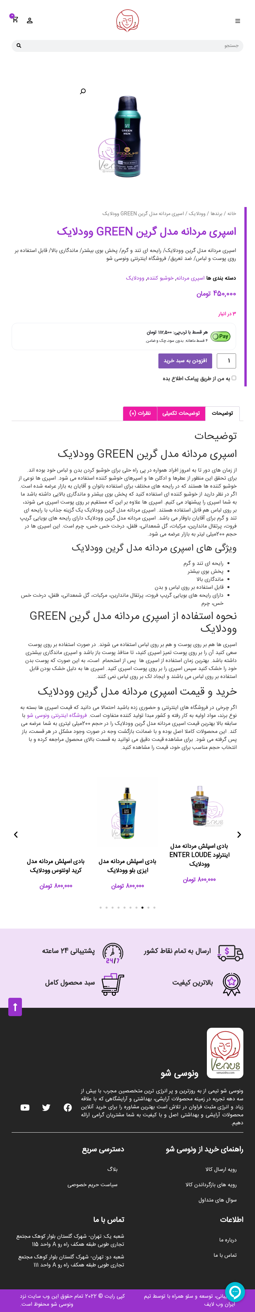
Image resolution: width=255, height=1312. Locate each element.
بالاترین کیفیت (192, 983)
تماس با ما (225, 1255)
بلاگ (112, 1169)
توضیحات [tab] (222, 413)
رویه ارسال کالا (221, 1169)
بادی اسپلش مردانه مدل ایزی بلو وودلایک (127, 866)
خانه (231, 214)
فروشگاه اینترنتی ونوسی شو (57, 715)
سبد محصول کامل (70, 983)
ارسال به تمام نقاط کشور (177, 951)
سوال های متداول (218, 1200)
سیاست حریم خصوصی (92, 1185)
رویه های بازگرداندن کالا (211, 1185)
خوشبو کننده (160, 278)
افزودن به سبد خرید (185, 360)
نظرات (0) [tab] (140, 413)
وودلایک (197, 214)
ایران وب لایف (219, 1304)
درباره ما (228, 1240)
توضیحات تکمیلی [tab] (181, 413)
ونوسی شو (180, 1073)
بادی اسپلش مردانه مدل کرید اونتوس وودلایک (56, 866)
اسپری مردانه (190, 278)
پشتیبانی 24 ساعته (68, 951)
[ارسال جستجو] (19, 46)
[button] (237, 21)
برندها (216, 214)
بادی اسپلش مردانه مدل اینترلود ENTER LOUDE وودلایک (199, 855)
